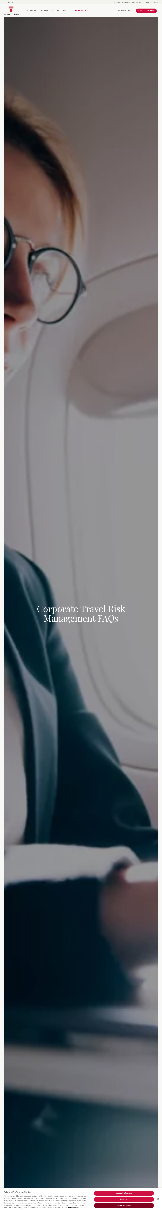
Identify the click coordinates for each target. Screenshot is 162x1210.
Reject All (123, 1199)
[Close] (158, 1199)
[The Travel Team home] (11, 11)
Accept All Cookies (124, 1205)
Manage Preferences (124, 1193)
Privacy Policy (73, 1207)
